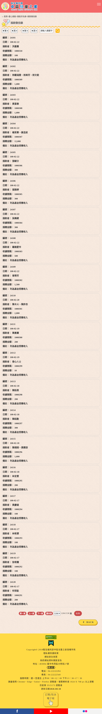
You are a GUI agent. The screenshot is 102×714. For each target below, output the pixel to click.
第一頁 (22, 613)
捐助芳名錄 (21, 16)
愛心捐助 (12, 16)
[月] (15, 31)
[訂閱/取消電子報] (51, 699)
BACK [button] (90, 622)
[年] (6, 31)
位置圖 (51, 667)
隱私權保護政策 (51, 653)
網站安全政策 (51, 657)
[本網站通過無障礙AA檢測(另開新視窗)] (51, 637)
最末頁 (49, 613)
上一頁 (31, 613)
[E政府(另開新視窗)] (51, 643)
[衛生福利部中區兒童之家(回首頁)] (19, 6)
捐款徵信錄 (32, 16)
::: (2, 16)
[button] (99, 4)
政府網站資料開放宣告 (51, 660)
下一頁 (40, 613)
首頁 (6, 16)
